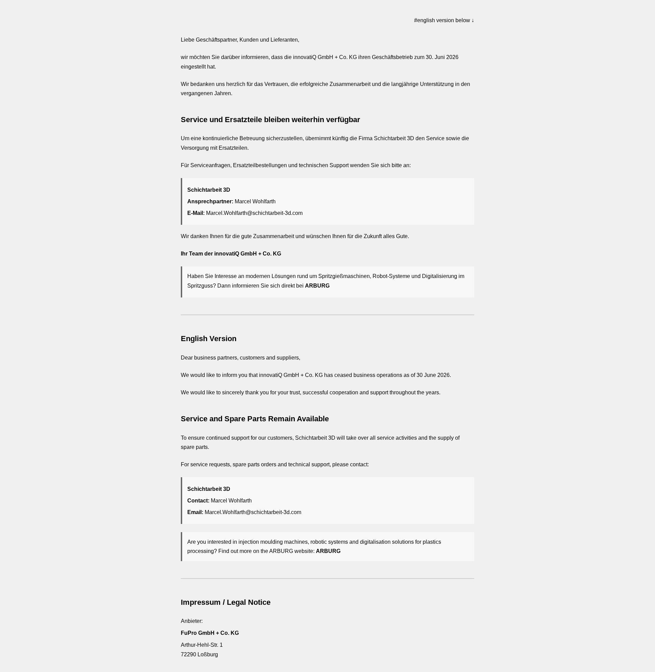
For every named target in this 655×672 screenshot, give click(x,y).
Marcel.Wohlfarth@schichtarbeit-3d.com (254, 213)
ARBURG (317, 286)
